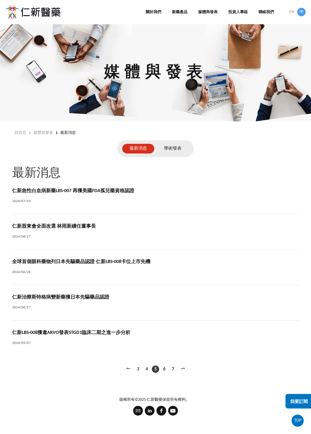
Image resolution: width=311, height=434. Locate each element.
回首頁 (20, 133)
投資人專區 (238, 12)
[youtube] (173, 411)
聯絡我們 (266, 12)
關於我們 (153, 12)
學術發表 (172, 148)
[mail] (138, 411)
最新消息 (68, 133)
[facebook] (161, 411)
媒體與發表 (208, 12)
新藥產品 (180, 12)
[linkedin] (150, 411)
